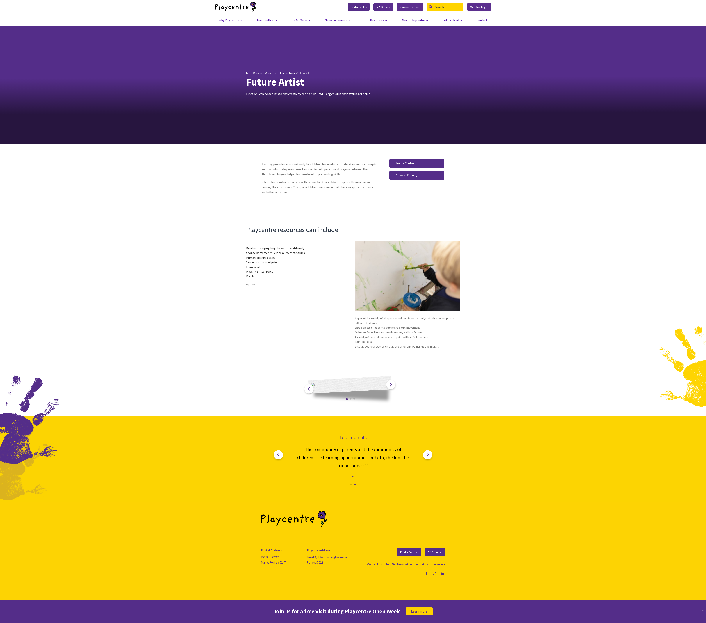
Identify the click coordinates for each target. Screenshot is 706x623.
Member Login (479, 7)
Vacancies (438, 564)
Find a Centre (358, 7)
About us (422, 564)
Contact (482, 20)
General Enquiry (406, 175)
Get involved (450, 20)
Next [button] (391, 385)
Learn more (419, 611)
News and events (336, 20)
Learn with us (265, 20)
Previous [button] (309, 389)
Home (248, 73)
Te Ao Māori (299, 20)
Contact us (374, 564)
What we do (258, 73)
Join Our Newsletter (399, 564)
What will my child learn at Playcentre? (281, 73)
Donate (385, 7)
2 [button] (351, 399)
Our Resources (374, 20)
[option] (349, 385)
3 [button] (354, 399)
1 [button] (347, 399)
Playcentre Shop (410, 7)
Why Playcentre (229, 20)
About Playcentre (413, 20)
